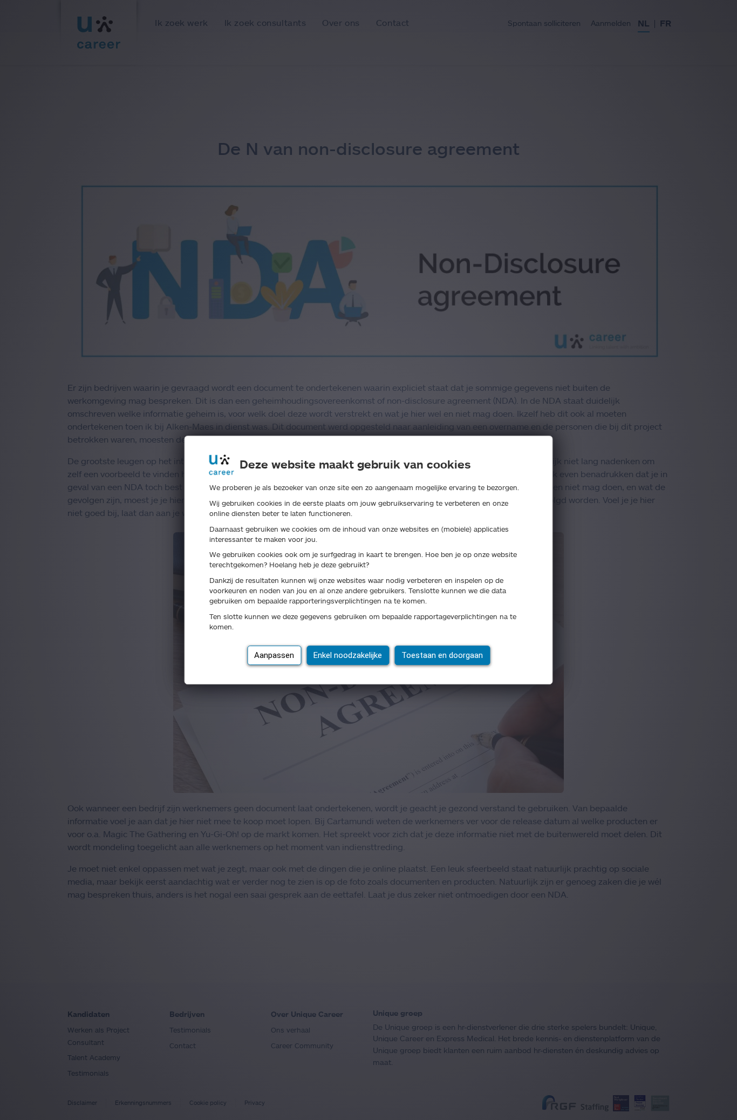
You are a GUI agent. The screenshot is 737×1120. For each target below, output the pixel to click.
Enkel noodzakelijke (347, 655)
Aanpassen (274, 655)
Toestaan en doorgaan (442, 655)
